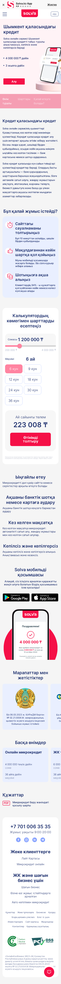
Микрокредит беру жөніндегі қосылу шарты (31, 804)
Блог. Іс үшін (43, 917)
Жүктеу (52, 4)
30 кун (32, 390)
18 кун (33, 379)
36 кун (13, 401)
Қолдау (52, 912)
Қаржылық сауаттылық (38, 926)
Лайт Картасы (31, 858)
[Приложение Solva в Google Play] (16, 597)
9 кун (32, 369)
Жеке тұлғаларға (25, 912)
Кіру (55, 14)
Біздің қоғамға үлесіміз (23, 917)
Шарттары (24, 99)
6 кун (13, 369)
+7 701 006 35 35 (30, 826)
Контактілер (18, 926)
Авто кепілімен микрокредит (30, 902)
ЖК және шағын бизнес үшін (30, 878)
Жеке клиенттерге (30, 851)
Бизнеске (41, 912)
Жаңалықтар (47, 921)
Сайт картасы (32, 921)
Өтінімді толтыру (30, 439)
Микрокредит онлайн (30, 864)
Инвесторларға (15, 921)
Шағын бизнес (30, 887)
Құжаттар (10, 912)
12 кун (14, 379)
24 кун (13, 390)
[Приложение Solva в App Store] (44, 597)
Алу (14, 81)
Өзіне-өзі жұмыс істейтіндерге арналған (30, 894)
